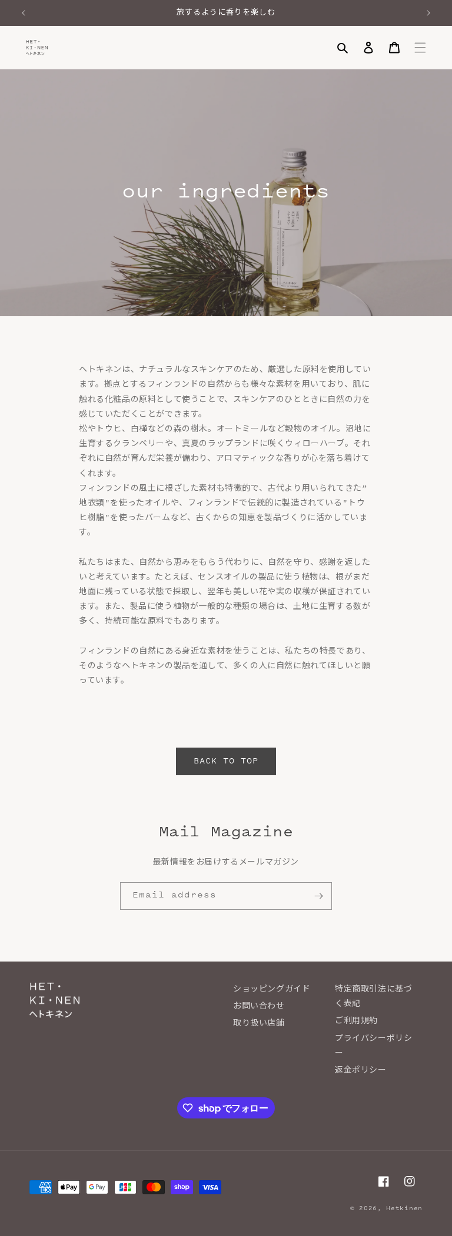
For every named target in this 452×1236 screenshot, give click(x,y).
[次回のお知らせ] (428, 13)
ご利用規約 (356, 1021)
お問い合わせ (259, 1006)
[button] (342, 47)
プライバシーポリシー (373, 1046)
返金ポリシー (361, 1070)
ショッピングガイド (271, 989)
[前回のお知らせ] (23, 13)
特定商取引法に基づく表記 (373, 997)
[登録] (318, 896)
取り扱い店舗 (259, 1023)
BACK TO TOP (226, 762)
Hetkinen (404, 1209)
